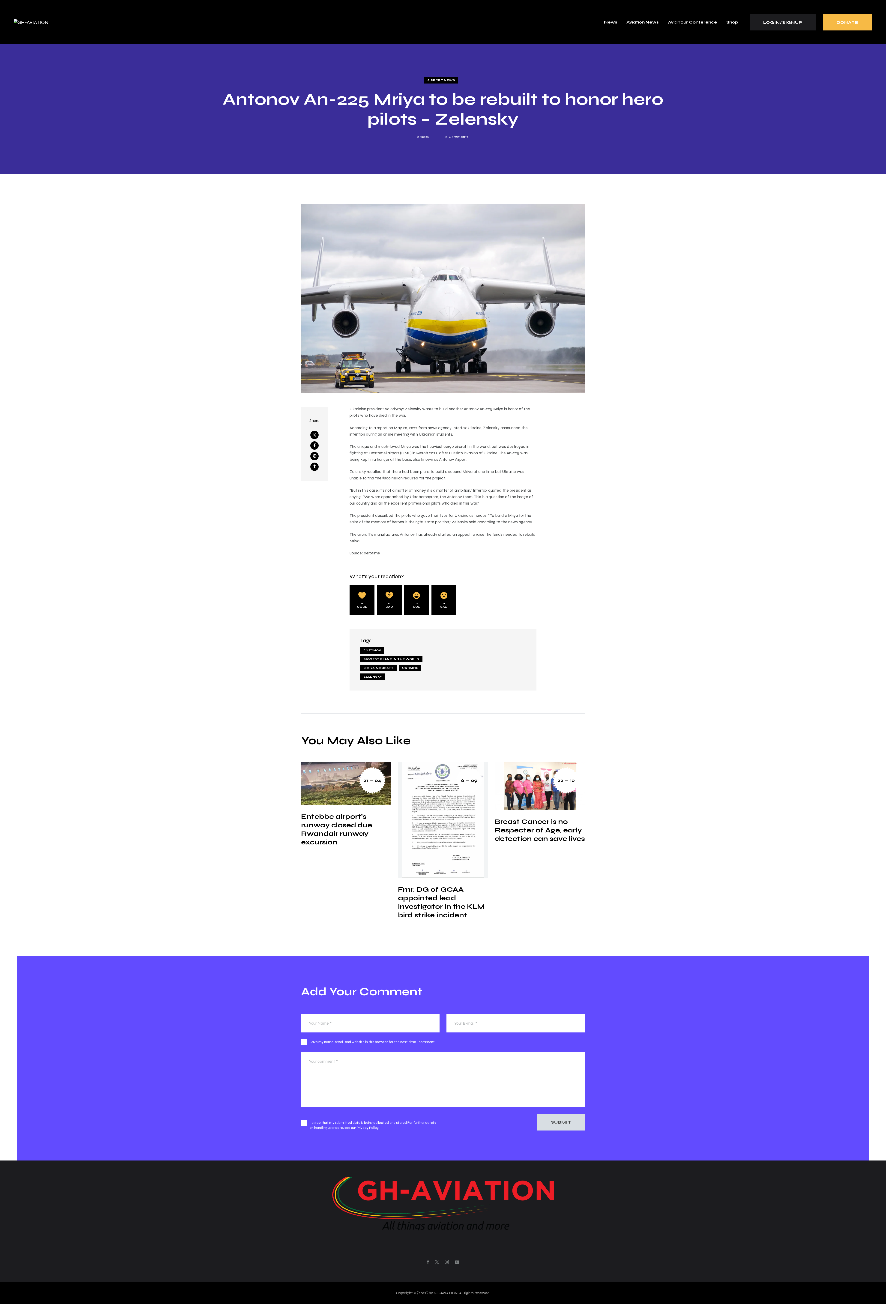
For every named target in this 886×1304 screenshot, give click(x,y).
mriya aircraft (378, 668)
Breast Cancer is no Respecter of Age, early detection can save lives (540, 830)
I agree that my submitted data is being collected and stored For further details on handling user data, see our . (373, 1125)
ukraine (410, 668)
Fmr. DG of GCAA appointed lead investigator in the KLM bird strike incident (441, 902)
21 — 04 (372, 780)
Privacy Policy (367, 1127)
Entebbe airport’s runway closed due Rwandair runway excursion (336, 829)
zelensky (372, 676)
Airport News (441, 80)
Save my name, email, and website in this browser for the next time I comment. (372, 1042)
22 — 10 (566, 780)
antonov (372, 650)
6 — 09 (469, 780)
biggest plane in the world (391, 659)
